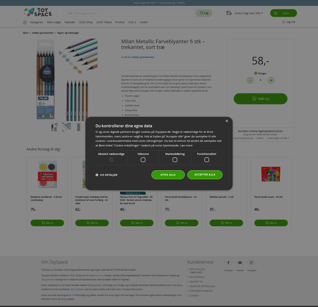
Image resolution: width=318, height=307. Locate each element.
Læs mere (186, 145)
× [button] (226, 121)
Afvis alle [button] (168, 174)
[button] (106, 175)
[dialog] (159, 153)
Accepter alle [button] (205, 174)
